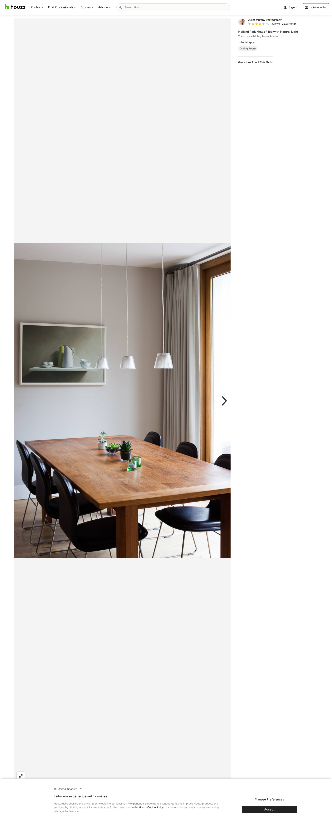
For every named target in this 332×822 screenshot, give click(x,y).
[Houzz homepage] (15, 6)
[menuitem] (37, 7)
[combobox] (173, 7)
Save (134, 775)
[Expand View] (21, 775)
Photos (35, 7)
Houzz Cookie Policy (151, 807)
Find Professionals (60, 7)
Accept (269, 809)
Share (115, 775)
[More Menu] (223, 775)
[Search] (120, 7)
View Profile (288, 24)
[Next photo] (224, 400)
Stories (85, 7)
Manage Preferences (269, 799)
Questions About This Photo (255, 62)
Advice (103, 7)
